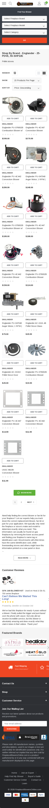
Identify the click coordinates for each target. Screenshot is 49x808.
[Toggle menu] (4, 3)
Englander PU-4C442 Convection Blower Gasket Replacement (35, 424)
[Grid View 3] (44, 73)
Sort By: (6, 88)
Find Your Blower (25, 12)
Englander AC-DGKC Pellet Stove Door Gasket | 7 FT (11, 375)
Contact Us (36, 780)
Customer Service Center (15, 780)
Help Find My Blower (14, 776)
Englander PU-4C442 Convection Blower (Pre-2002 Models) (11, 179)
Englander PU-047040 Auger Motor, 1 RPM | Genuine (35, 179)
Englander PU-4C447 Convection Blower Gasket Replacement (11, 424)
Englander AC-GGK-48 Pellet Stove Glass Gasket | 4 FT (36, 326)
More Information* (21, 669)
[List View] (38, 73)
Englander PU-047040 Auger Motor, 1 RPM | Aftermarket (12, 326)
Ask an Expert (27, 773)
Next (29, 502)
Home (14, 773)
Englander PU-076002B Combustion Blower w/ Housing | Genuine (12, 130)
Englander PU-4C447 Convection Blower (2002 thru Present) (35, 130)
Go (24, 40)
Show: (5, 80)
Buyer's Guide (34, 776)
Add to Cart (13, 119)
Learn (24, 783)
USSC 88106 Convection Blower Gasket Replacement (11, 473)
